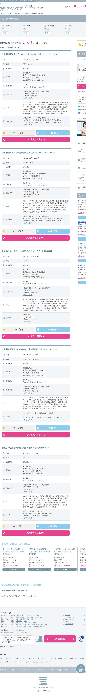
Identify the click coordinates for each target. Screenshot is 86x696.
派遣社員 (25, 13)
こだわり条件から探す (22, 632)
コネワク (30, 658)
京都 (17, 623)
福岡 (12, 626)
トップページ (5, 670)
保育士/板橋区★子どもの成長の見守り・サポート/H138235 (27, 251)
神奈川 (17, 617)
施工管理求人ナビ (59, 658)
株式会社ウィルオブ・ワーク (8, 0)
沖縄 (25, 626)
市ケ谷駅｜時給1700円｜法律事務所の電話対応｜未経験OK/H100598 (14, 551)
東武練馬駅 (18, 13)
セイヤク (72, 658)
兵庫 (21, 623)
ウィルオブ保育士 (4, 662)
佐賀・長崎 (19, 626)
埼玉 (23, 617)
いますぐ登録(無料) (60, 639)
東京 (12, 617)
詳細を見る (53, 133)
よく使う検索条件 (69, 617)
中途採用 (12, 646)
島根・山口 (19, 624)
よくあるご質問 (69, 624)
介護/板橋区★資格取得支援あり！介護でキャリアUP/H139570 (28, 153)
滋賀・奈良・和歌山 (30, 623)
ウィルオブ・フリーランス (39, 662)
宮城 (18, 615)
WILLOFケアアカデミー (44, 658)
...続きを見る (27, 98)
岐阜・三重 (19, 621)
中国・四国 (4, 624)
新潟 (12, 619)
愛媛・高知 (35, 624)
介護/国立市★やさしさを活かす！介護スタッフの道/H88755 (64, 551)
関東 (2, 617)
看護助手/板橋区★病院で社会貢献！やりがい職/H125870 (26, 448)
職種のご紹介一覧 (69, 619)
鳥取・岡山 (27, 624)
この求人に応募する (35, 139)
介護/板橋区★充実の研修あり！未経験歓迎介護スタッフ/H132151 (30, 349)
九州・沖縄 (4, 626)
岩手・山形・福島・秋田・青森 (30, 615)
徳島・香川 (44, 624)
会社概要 (67, 621)
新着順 (10, 47)
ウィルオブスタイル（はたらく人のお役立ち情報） (71, 670)
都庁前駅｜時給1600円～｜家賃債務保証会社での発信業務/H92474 (39, 551)
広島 (12, 624)
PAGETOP (80, 670)
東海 (2, 621)
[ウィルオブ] (11, 8)
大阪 (12, 623)
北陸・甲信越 (5, 619)
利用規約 (14, 670)
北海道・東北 (5, 615)
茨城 (32, 617)
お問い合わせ (41, 670)
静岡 (25, 621)
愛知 (12, 621)
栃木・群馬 (38, 617)
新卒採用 (2, 646)
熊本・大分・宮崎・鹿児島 (36, 626)
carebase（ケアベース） (20, 662)
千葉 (27, 617)
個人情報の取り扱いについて (27, 670)
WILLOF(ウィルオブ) (7, 13)
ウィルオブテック (18, 658)
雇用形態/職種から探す (7, 632)
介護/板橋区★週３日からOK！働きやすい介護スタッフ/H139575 (29, 54)
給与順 (17, 47)
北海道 (13, 615)
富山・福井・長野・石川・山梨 (24, 619)
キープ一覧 (67, 615)
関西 (2, 623)
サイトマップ (51, 670)
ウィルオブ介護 (4, 658)
